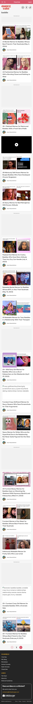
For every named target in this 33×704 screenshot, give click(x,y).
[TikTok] (30, 7)
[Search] (5, 2)
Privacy (20, 701)
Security (24, 701)
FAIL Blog (4, 659)
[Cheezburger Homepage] (16, 696)
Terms (16, 701)
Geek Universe (5, 667)
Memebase (4, 662)
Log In (30, 2)
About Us (4, 678)
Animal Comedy (5, 664)
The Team (4, 676)
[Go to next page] (20, 647)
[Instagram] (22, 7)
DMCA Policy (29, 701)
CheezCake (17, 2)
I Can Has (4, 657)
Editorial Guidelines (6, 681)
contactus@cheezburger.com (10, 692)
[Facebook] (26, 7)
